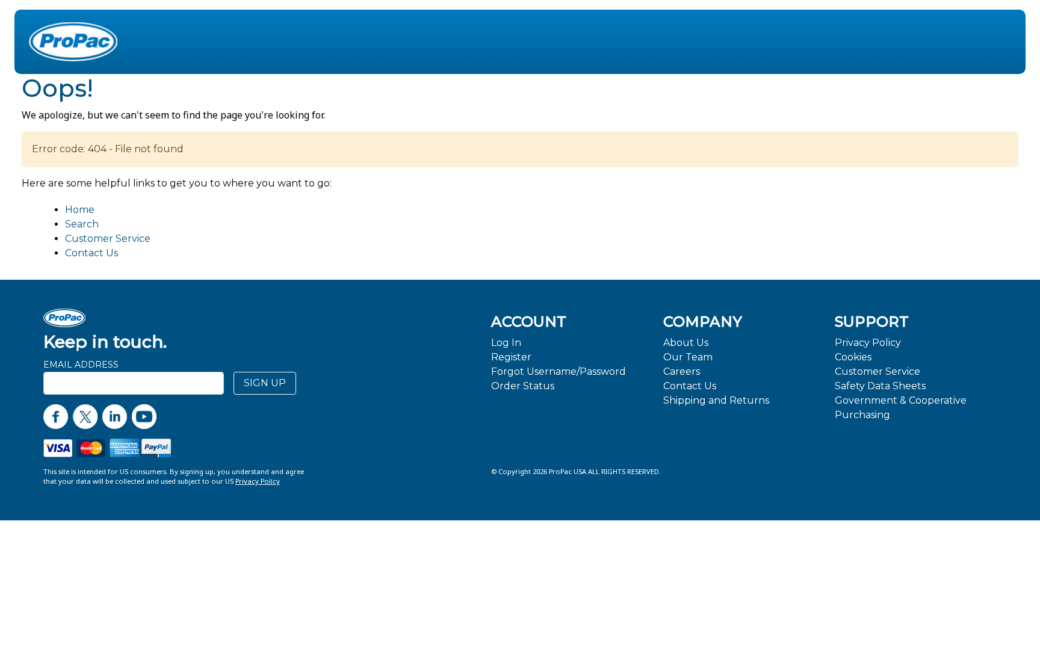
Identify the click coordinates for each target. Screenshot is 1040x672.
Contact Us (91, 253)
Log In (506, 342)
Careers (681, 371)
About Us (685, 342)
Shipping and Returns (716, 400)
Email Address (81, 364)
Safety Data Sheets (880, 386)
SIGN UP (265, 383)
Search (82, 224)
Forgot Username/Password (558, 371)
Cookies (853, 357)
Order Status (522, 386)
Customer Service (107, 238)
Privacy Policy (868, 342)
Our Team (688, 357)
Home (79, 209)
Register (511, 357)
